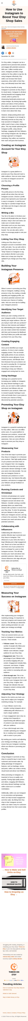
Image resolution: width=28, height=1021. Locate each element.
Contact (14, 1013)
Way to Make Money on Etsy (11, 997)
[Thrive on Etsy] (14, 3)
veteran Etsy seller (8, 956)
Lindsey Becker (11, 48)
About (9, 1013)
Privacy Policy (21, 1013)
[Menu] (2, 3)
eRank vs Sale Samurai (9, 993)
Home (2, 26)
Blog (6, 26)
